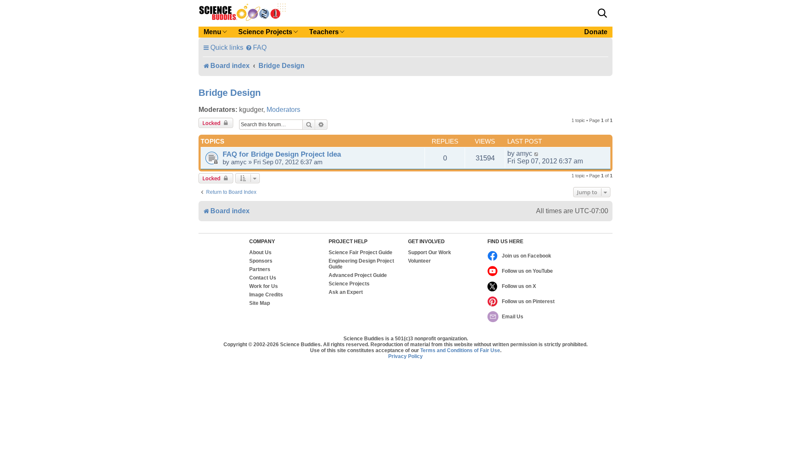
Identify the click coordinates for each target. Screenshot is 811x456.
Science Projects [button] (265, 31)
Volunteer (419, 261)
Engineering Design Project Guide (361, 264)
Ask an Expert (346, 292)
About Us (260, 252)
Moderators (283, 109)
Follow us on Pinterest (528, 301)
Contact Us (262, 278)
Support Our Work (429, 252)
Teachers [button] (324, 31)
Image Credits (266, 295)
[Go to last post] (536, 153)
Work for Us (263, 286)
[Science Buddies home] (242, 12)
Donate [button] (595, 31)
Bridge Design (230, 92)
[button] (602, 13)
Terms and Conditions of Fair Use (460, 350)
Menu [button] (212, 31)
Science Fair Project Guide (360, 252)
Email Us (512, 317)
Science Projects (349, 284)
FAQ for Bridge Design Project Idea (282, 154)
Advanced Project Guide (358, 275)
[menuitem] (256, 47)
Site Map (259, 303)
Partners (259, 269)
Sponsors (260, 261)
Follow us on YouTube (527, 271)
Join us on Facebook (526, 256)
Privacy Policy (405, 356)
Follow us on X (519, 286)
